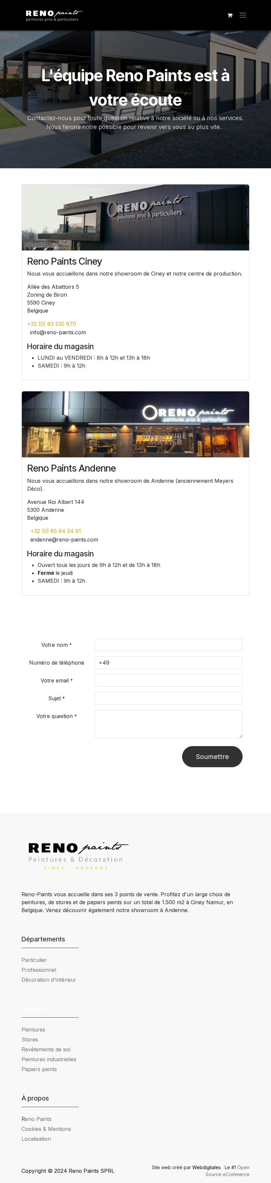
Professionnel (38, 970)
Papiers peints (39, 1069)
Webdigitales (207, 1167)
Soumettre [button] (212, 757)
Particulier (34, 960)
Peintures (33, 1029)
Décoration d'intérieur (48, 979)
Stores (29, 1039)
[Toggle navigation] (243, 15)
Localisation (36, 1138)
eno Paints (36, 1119)
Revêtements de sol (45, 1049)
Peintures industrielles (51, 1059)
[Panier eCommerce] (229, 15)
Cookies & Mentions (46, 1129)
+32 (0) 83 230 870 (51, 323)
